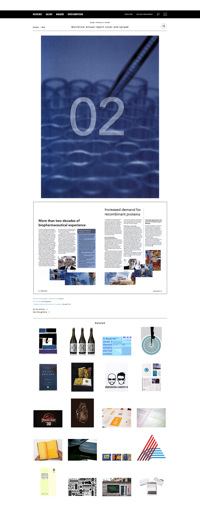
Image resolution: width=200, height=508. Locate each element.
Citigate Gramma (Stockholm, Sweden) (47, 304)
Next (43, 27)
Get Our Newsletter (144, 14)
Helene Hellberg (39, 299)
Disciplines (37, 14)
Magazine (60, 14)
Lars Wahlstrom (51, 299)
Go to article (39, 309)
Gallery (49, 14)
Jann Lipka (36, 301)
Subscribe (129, 14)
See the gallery (40, 312)
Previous (36, 27)
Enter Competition (75, 14)
